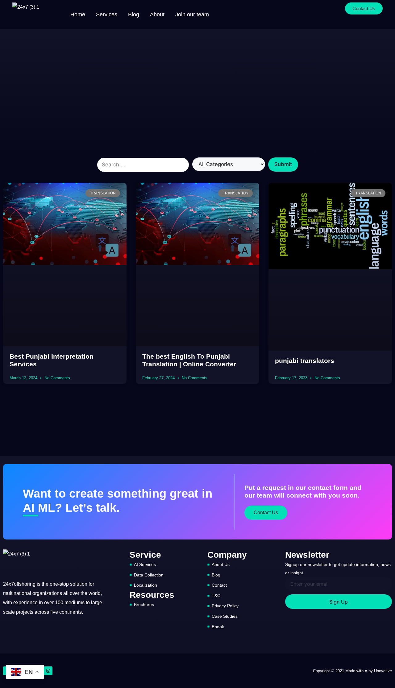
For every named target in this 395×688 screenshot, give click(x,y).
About (157, 14)
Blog (133, 14)
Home (77, 14)
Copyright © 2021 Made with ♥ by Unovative (352, 671)
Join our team (192, 14)
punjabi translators (304, 360)
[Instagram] (48, 670)
